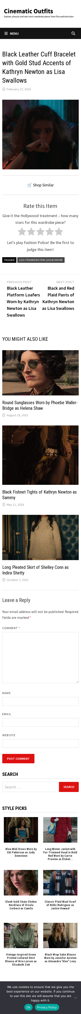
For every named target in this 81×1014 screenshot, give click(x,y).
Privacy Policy (47, 1007)
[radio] (22, 232)
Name (6, 693)
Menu (14, 33)
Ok (29, 1007)
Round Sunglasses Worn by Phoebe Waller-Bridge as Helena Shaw (40, 405)
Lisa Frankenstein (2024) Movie (41, 260)
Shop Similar (43, 185)
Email (6, 714)
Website (9, 735)
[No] (75, 997)
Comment (11, 628)
